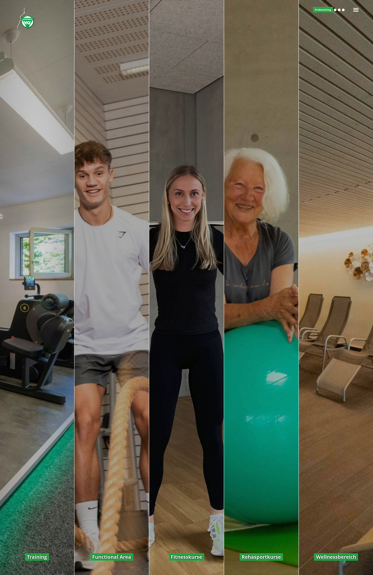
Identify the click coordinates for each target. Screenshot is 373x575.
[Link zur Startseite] (25, 18)
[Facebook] (335, 10)
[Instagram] (339, 10)
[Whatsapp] (343, 10)
